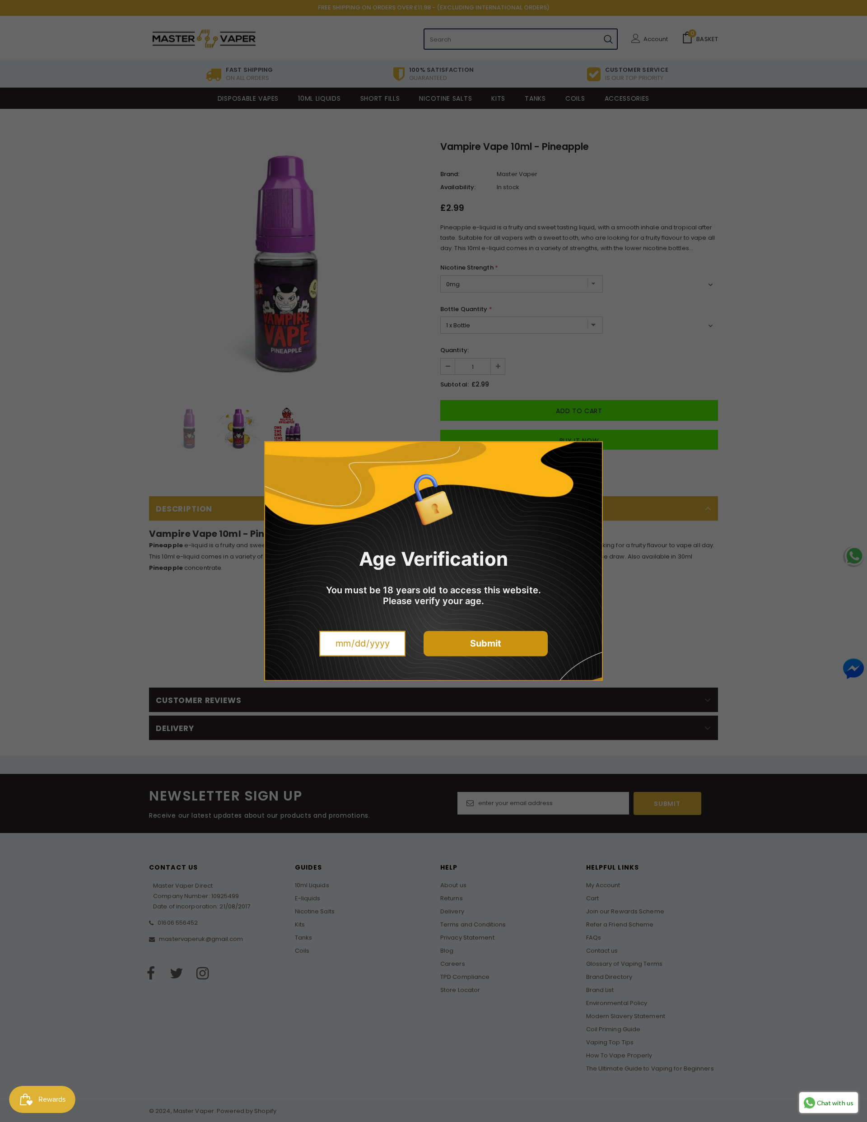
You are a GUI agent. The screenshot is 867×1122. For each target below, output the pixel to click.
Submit (485, 643)
